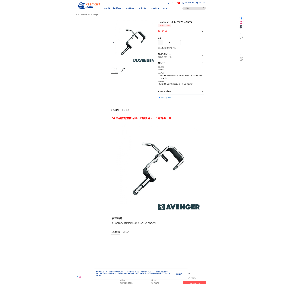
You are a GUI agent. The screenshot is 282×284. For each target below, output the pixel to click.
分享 (162, 97)
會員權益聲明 (155, 283)
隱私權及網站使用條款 (126, 283)
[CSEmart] (88, 5)
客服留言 (153, 280)
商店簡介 (122, 280)
